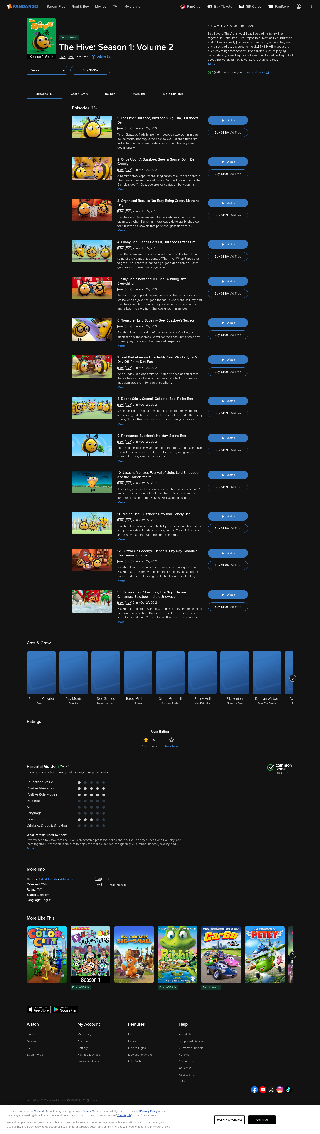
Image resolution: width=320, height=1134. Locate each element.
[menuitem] (250, 6)
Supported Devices (191, 1041)
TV (29, 1048)
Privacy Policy (149, 1111)
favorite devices (254, 72)
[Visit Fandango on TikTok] (288, 1089)
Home (31, 1034)
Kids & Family (48, 879)
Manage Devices (89, 1055)
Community (149, 746)
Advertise (185, 1068)
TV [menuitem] (115, 6)
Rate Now (171, 746)
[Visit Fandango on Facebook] (254, 1089)
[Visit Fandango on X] (271, 1089)
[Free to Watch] (90, 954)
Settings (83, 1048)
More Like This (173, 94)
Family (132, 1041)
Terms (87, 1111)
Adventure (67, 879)
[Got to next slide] (293, 678)
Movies (31, 1041)
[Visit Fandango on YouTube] (263, 1089)
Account (83, 1041)
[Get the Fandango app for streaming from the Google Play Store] (65, 1009)
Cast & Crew (79, 94)
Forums (184, 1055)
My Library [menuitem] (132, 6)
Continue (262, 1119)
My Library (84, 1034)
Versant (39, 1111)
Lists (131, 1034)
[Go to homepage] (23, 6)
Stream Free (35, 1055)
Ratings (110, 94)
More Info (139, 94)
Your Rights (124, 1115)
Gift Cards (134, 1061)
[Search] (310, 6)
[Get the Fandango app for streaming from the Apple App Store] (39, 1009)
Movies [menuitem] (100, 6)
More (211, 64)
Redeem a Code (88, 1061)
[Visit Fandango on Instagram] (280, 1089)
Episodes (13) (44, 94)
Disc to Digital (137, 1048)
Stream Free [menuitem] (56, 6)
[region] (160, 1119)
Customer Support (191, 1048)
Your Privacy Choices (230, 1119)
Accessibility (187, 1075)
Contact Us (186, 1061)
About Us (185, 1034)
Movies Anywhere (140, 1055)
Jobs (182, 1081)
